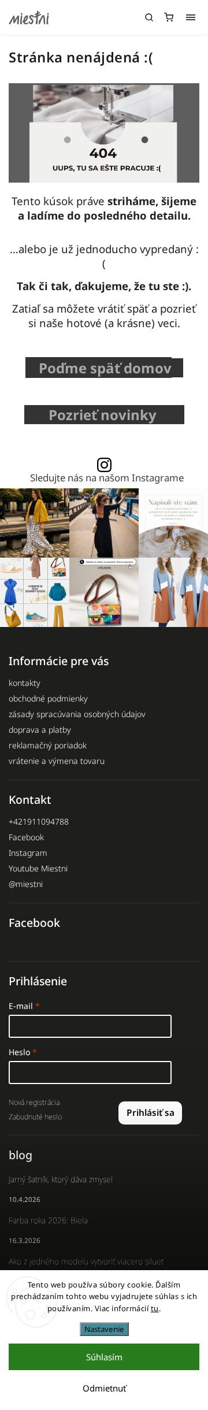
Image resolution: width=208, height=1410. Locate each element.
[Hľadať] (149, 17)
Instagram (28, 852)
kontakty (24, 682)
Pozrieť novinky (106, 414)
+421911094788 (39, 821)
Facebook (26, 837)
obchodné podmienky (48, 698)
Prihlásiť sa (150, 1113)
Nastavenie (104, 1329)
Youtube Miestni (38, 868)
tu (155, 1308)
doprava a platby (40, 729)
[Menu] (190, 17)
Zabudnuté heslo (35, 1117)
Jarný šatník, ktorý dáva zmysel (61, 1179)
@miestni (26, 883)
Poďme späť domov (105, 367)
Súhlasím (104, 1357)
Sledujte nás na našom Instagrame (107, 478)
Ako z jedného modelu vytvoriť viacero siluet (86, 1261)
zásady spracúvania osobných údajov (77, 713)
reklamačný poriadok (48, 745)
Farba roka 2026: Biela (48, 1220)
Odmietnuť (104, 1388)
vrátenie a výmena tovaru (57, 760)
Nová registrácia (34, 1102)
